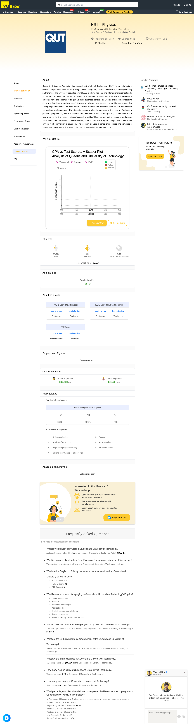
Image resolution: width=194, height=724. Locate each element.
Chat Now (117, 517)
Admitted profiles (21, 114)
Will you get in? (20, 91)
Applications (19, 106)
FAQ (15, 159)
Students (18, 98)
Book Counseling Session (119, 12)
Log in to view (57, 311)
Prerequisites (19, 136)
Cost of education (21, 129)
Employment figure (22, 121)
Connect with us (21, 151)
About (16, 83)
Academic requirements (24, 144)
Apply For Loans (155, 156)
